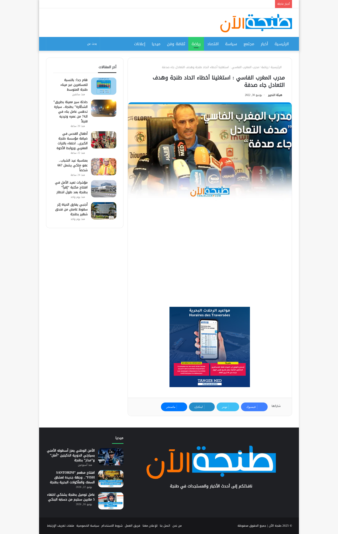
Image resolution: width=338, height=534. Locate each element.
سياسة (231, 44)
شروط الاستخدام (112, 525)
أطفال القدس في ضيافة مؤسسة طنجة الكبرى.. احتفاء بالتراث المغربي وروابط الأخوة (72, 141)
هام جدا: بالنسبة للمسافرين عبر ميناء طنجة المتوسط (74, 85)
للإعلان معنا (150, 525)
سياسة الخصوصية (87, 525)
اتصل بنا (165, 525)
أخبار (264, 44)
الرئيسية (282, 44)
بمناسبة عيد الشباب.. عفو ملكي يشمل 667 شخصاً (72, 165)
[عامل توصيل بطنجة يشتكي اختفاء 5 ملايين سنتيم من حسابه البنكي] (110, 500)
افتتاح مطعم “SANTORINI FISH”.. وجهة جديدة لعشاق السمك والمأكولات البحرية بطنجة (72, 477)
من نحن (177, 525)
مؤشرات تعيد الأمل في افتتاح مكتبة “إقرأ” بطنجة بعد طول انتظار (71, 187)
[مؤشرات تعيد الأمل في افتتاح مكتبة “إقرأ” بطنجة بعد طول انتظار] (103, 188)
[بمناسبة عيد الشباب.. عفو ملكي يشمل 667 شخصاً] (103, 166)
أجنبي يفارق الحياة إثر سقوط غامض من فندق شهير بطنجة (71, 209)
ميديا (156, 44)
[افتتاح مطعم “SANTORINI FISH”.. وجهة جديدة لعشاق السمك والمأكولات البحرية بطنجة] (110, 478)
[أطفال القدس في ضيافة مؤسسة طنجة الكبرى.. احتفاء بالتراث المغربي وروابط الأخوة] (103, 139)
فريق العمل (132, 525)
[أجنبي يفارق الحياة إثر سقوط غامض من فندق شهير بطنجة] (103, 210)
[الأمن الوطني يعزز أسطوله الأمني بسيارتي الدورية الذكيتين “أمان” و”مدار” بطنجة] (110, 456)
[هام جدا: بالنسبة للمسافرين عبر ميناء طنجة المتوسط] (103, 86)
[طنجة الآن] (256, 23)
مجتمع (248, 44)
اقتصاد (213, 44)
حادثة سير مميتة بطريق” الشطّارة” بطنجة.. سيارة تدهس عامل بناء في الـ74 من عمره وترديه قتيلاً (70, 111)
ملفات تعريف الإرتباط (60, 525)
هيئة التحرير (275, 95)
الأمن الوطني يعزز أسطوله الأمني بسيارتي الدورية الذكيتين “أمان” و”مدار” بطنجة (71, 455)
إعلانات (139, 44)
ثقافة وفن (176, 44)
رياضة (196, 44)
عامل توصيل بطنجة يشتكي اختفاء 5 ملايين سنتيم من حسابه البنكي (71, 497)
